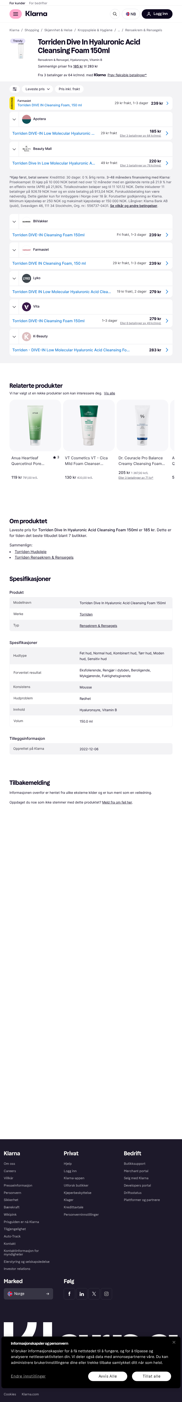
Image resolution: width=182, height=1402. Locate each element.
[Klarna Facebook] (69, 1293)
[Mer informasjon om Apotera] (14, 119)
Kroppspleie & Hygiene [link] (95, 30)
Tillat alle (152, 1376)
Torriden (86, 614)
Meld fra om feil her (117, 802)
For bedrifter (38, 3)
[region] (91, 1362)
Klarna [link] (14, 30)
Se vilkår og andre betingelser (133, 206)
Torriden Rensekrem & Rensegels (44, 557)
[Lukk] (174, 1342)
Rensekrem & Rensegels (98, 626)
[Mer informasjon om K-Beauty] (14, 336)
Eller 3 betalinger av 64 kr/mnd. (140, 135)
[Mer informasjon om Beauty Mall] (14, 149)
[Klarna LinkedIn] (81, 1293)
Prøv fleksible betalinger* (127, 75)
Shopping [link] (32, 30)
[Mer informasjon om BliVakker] (14, 221)
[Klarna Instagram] (106, 1293)
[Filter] (14, 89)
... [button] (119, 30)
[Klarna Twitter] (94, 1293)
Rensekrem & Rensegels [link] (143, 30)
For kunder (17, 3)
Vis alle (109, 393)
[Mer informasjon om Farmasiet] (14, 250)
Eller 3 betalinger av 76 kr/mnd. (140, 165)
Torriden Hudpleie (30, 551)
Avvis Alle (108, 1376)
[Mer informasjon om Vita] (14, 307)
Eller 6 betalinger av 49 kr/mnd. (140, 323)
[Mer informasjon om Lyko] (14, 278)
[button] (131, 14)
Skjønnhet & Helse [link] (58, 30)
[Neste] (166, 439)
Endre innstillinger (28, 1376)
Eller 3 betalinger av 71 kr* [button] (135, 477)
